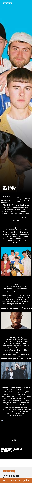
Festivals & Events (5, 201)
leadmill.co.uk (16, 243)
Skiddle (16, 220)
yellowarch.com (16, 416)
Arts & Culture (6, 197)
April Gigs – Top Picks (10, 188)
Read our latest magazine (16, 480)
